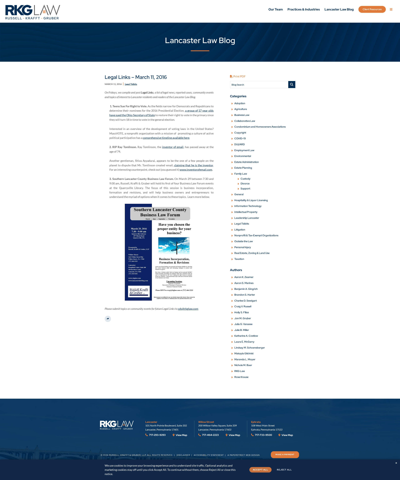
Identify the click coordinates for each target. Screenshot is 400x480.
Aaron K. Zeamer (243, 277)
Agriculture (240, 109)
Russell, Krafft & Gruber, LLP (127, 455)
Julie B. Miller (241, 330)
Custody (245, 178)
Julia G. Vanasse (243, 324)
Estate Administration (246, 162)
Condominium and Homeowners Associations (260, 126)
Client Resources (372, 9)
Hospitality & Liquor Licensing (251, 200)
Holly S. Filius (241, 312)
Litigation (239, 229)
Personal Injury (242, 247)
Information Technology (248, 206)
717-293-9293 (157, 435)
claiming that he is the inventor (193, 165)
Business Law (241, 115)
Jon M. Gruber (242, 318)
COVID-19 (240, 138)
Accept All (260, 469)
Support (245, 188)
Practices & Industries (304, 9)
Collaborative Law (244, 121)
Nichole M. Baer (243, 365)
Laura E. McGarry (244, 341)
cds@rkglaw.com (188, 308)
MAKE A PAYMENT (284, 454)
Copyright (240, 132)
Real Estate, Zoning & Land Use (252, 253)
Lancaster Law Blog (339, 9)
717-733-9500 (263, 435)
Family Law (240, 173)
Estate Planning (243, 167)
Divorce (245, 183)
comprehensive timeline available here (166, 137)
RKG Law (239, 371)
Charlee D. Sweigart (245, 300)
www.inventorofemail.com (196, 169)
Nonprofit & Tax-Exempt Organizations (256, 235)
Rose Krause (241, 377)
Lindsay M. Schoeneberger (249, 347)
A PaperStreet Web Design (244, 455)
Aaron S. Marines (243, 283)
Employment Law (244, 150)
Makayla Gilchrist (243, 353)
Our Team (275, 9)
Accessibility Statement (209, 455)
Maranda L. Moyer (244, 359)
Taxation (239, 259)
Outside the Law (243, 241)
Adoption (239, 103)
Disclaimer (183, 455)
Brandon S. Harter (244, 294)
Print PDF (239, 76)
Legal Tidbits (241, 223)
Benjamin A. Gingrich (246, 289)
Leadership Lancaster (246, 218)
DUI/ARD (239, 144)
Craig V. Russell (242, 306)
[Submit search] (291, 84)
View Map (181, 435)
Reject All (284, 469)
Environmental (242, 156)
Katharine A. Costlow (246, 335)
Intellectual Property (246, 212)
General (238, 194)
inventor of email (172, 147)
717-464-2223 (210, 435)
